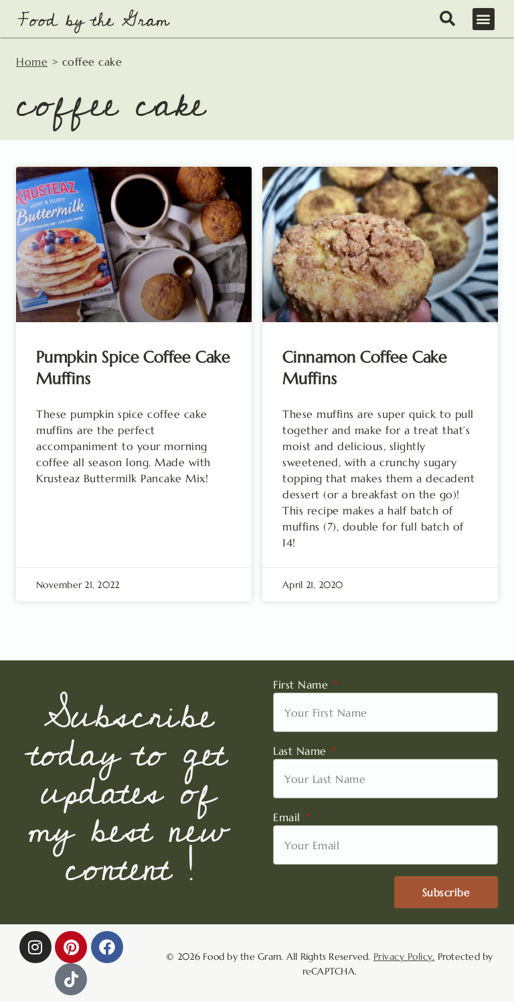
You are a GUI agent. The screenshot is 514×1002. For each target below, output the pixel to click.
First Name (302, 684)
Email (288, 817)
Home (32, 61)
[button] (484, 19)
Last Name (301, 751)
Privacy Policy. (404, 956)
